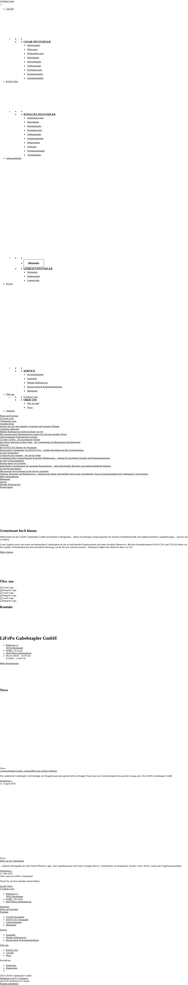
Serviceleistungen (35, 374)
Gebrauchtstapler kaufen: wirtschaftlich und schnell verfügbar (28, 771)
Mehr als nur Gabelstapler (12, 861)
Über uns (10, 394)
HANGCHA (12, 81)
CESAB (10, 9)
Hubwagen (32, 49)
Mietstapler (33, 263)
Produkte (4, 912)
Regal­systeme (6, 487)
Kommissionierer (35, 74)
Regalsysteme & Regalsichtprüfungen (44, 387)
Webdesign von (14, 978)
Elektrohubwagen (35, 53)
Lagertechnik (33, 280)
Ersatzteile (32, 378)
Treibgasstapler (34, 66)
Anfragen (10, 411)
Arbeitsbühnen (34, 155)
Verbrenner (32, 272)
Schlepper (31, 146)
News (30, 407)
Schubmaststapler (35, 78)
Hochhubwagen (34, 70)
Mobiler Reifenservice (37, 382)
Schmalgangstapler (36, 151)
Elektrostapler (33, 45)
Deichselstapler (34, 61)
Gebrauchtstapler (14, 158)
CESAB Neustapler (37, 41)
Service (9, 283)
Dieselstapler (33, 57)
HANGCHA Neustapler (40, 114)
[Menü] (1, 4)
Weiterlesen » (6, 781)
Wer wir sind (33, 403)
